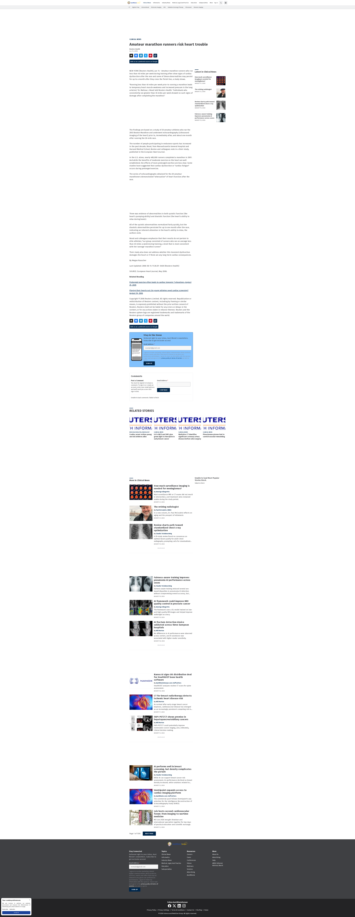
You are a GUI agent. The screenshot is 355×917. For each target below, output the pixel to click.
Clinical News (135, 39)
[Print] (131, 55)
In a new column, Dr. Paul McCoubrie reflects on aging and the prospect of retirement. (173, 514)
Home (206, 910)
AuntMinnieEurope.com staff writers (168, 683)
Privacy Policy (151, 910)
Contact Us (190, 910)
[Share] (136, 55)
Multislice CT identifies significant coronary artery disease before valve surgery (189, 436)
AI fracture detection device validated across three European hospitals (171, 625)
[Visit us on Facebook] (169, 905)
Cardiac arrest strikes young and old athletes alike (140, 435)
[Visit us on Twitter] (174, 905)
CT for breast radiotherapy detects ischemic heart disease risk (173, 697)
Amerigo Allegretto (163, 492)
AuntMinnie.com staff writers (166, 796)
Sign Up (149, 363)
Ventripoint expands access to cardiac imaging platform (170, 791)
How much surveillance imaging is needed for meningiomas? (203, 79)
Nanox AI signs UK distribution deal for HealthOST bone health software (173, 677)
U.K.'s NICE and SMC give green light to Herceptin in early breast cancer (164, 436)
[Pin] (150, 55)
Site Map (199, 910)
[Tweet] (146, 55)
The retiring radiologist (203, 89)
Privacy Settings (163, 910)
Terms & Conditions (178, 910)
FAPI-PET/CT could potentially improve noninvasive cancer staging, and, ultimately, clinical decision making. (171, 727)
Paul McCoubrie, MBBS (163, 510)
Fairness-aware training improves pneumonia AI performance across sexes (204, 116)
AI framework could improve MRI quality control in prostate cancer (172, 602)
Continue (163, 390)
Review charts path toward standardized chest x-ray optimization (204, 104)
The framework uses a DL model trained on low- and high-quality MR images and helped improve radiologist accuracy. (173, 612)
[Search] (221, 3)
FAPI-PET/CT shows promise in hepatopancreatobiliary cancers (171, 718)
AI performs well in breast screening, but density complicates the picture (172, 769)
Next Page (149, 833)
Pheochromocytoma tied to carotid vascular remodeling (214, 435)
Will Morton (160, 630)
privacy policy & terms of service (171, 358)
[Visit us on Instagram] (184, 905)
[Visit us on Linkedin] (179, 905)
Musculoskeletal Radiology (139, 432)
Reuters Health (134, 49)
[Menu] (226, 3)
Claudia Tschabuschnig (164, 533)
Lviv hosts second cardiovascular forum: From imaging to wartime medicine (171, 814)
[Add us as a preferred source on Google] (155, 55)
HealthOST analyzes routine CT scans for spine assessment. (172, 687)
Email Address (149, 344)
